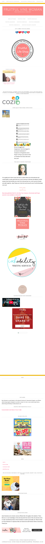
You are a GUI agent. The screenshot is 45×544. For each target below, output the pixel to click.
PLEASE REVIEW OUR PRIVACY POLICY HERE (11, 410)
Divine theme (23, 540)
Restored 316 (32, 540)
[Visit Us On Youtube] (28, 33)
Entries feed (22, 383)
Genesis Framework (26, 541)
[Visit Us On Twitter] (25, 33)
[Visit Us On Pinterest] (19, 33)
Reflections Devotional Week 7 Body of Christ (9, 83)
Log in (22, 380)
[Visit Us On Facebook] (16, 33)
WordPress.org (22, 388)
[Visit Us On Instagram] (22, 33)
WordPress (36, 541)
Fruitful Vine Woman (23, 9)
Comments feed (22, 386)
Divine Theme (15, 541)
